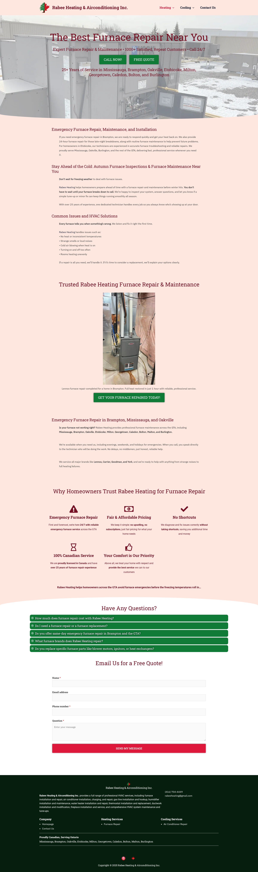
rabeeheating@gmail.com (178, 795)
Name (56, 677)
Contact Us (208, 7)
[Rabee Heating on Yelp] (124, 858)
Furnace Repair (112, 824)
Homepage (48, 824)
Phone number (61, 706)
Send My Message (129, 748)
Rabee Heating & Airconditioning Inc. (90, 7)
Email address (60, 692)
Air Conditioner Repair (175, 824)
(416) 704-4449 (174, 791)
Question (58, 720)
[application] (172, 7)
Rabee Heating (67, 187)
